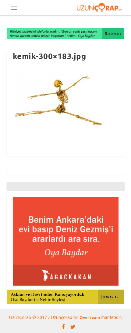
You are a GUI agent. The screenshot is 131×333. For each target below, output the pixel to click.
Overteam (90, 317)
